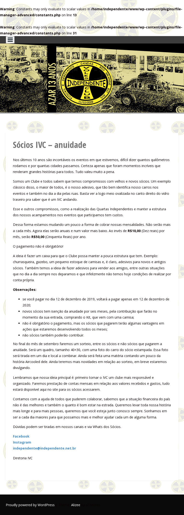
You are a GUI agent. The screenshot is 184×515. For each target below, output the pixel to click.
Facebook (21, 436)
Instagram (22, 442)
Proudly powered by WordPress (30, 505)
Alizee (75, 505)
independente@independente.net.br (44, 448)
